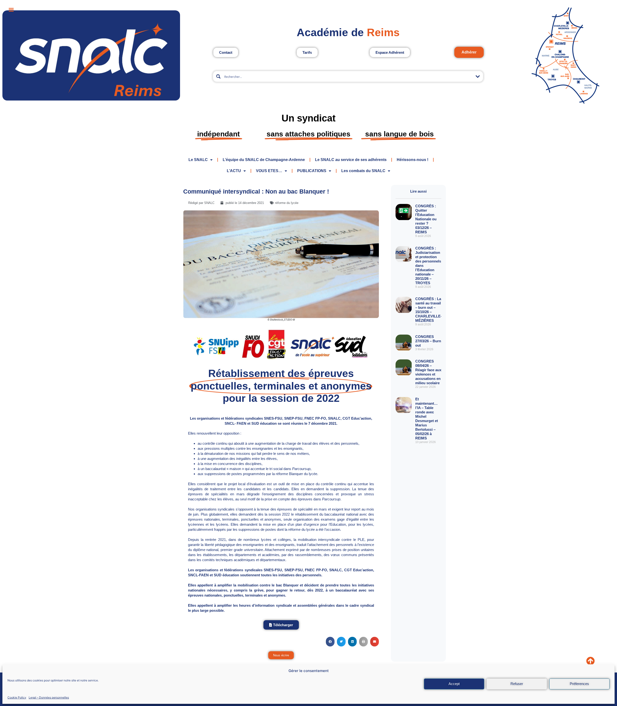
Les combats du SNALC (363, 171)
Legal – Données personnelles (49, 697)
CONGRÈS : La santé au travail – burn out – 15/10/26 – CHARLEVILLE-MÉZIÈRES (428, 310)
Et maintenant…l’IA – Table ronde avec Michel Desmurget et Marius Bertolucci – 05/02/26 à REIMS (426, 418)
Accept (454, 684)
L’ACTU (234, 171)
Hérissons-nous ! (412, 160)
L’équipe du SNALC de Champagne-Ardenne (264, 160)
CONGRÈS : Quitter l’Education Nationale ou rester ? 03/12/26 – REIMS (425, 219)
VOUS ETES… (269, 171)
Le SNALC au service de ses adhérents (351, 160)
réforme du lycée (286, 203)
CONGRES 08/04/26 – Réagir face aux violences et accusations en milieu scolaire (428, 372)
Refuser (516, 684)
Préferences (579, 684)
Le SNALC (198, 160)
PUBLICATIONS (311, 171)
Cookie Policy (16, 697)
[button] (330, 641)
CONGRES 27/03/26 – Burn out (428, 341)
